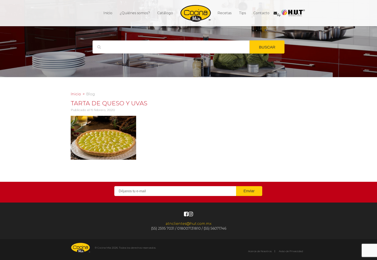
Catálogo (165, 13)
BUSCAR (267, 47)
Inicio (107, 13)
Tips (242, 13)
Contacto (261, 13)
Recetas (224, 13)
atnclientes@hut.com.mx (188, 224)
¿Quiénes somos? (135, 13)
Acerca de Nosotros (260, 251)
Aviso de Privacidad (291, 251)
